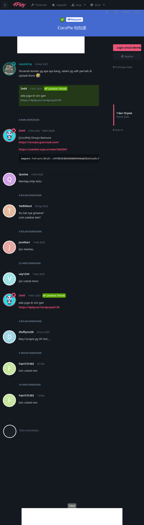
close (72, 505)
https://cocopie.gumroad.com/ (39, 142)
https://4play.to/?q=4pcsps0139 (41, 100)
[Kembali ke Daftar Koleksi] (5, 5)
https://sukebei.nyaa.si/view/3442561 (43, 149)
